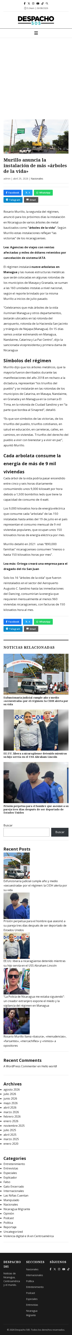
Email (33, 199)
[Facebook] (25, 3)
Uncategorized (13, 1232)
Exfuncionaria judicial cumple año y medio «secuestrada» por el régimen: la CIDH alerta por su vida (35, 701)
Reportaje (9, 1227)
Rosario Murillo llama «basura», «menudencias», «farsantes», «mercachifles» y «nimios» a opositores (34, 1040)
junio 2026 (10, 1098)
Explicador (10, 1177)
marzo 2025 (11, 1139)
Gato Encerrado (13, 1186)
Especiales (10, 1173)
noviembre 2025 (14, 1126)
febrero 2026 (12, 1116)
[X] (29, 3)
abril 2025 (9, 1135)
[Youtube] (38, 3)
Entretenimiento (14, 1164)
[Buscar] (47, 3)
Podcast (8, 1218)
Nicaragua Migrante (16, 1209)
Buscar (8, 825)
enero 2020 (10, 1144)
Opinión (8, 1213)
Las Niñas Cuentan (15, 1195)
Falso (6, 1182)
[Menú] (36, 33)
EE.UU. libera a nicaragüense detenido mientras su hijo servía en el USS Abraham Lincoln (35, 755)
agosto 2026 (11, 1089)
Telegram (14, 199)
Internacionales (13, 1191)
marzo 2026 (11, 1112)
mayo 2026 (10, 1103)
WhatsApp (44, 192)
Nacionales (37, 178)
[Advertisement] (36, 76)
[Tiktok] (42, 3)
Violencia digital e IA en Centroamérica (28, 1236)
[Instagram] (33, 3)
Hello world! (49, 1066)
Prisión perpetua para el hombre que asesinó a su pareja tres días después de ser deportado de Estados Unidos (36, 809)
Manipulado (11, 1200)
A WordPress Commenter (20, 1066)
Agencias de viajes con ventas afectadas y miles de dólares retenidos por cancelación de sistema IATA (34, 252)
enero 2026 (10, 1121)
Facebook (13, 192)
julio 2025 (9, 1130)
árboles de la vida (42, 228)
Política (8, 1223)
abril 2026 (9, 1107)
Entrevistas (10, 1168)
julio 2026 (9, 1094)
